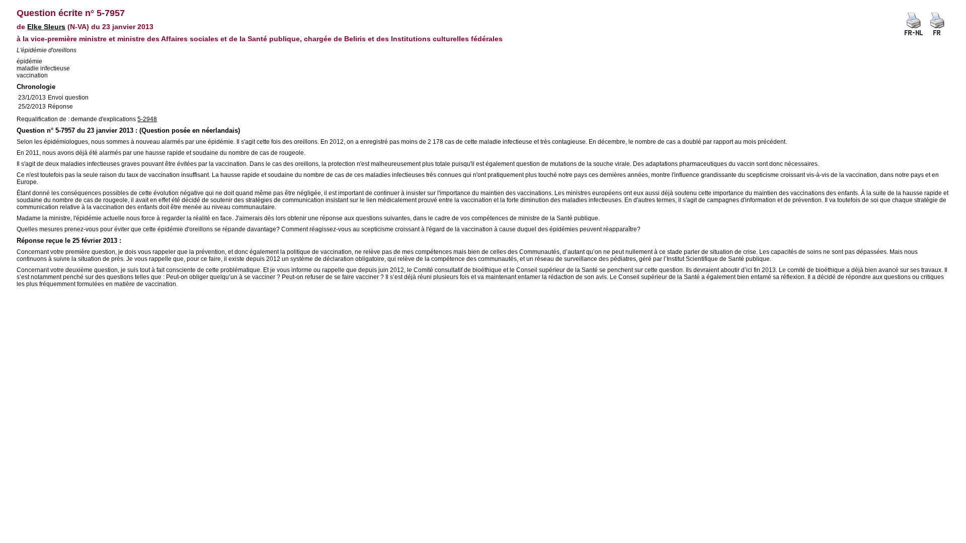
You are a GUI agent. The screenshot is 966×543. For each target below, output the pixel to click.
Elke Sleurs (46, 27)
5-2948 (147, 119)
